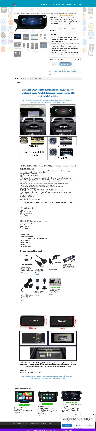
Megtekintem (89, 425)
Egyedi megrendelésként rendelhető (54, 100)
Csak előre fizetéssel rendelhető (59, 71)
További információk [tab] (26, 78)
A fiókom (65, 1)
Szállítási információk (47, 1)
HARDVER (53, 35)
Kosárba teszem (65, 64)
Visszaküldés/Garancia (73, 1)
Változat (53, 30)
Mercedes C (56, 73)
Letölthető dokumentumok (58, 1)
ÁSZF (14, 423)
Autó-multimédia (21, 13)
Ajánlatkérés (51, 4)
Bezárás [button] (70, 430)
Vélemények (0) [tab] (37, 78)
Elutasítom (78, 425)
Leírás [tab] (16, 78)
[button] (93, 414)
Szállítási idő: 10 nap (59, 102)
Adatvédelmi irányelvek (22, 423)
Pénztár (63, 4)
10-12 (66, 69)
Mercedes (78, 69)
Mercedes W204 (70, 73)
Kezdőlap (16, 13)
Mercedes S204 (63, 73)
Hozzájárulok (67, 425)
